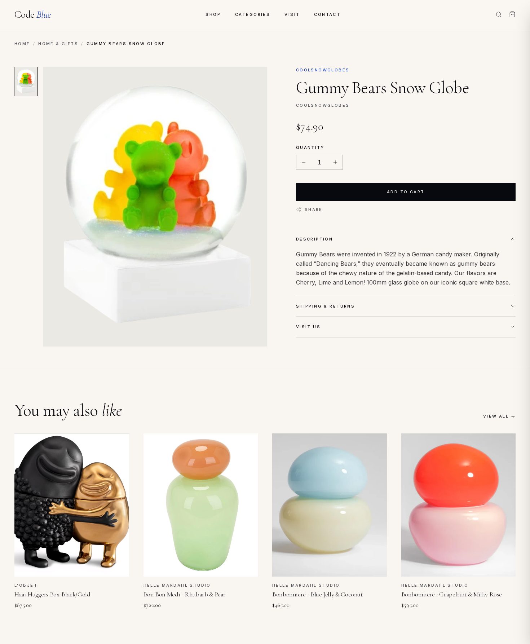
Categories (252, 14)
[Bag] (512, 14)
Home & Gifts (58, 43)
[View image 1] (25, 81)
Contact (327, 14)
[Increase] (335, 162)
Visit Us (308, 326)
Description (314, 239)
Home (22, 43)
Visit (292, 14)
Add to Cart (406, 191)
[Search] (498, 14)
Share (314, 209)
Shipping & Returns (325, 306)
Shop (213, 14)
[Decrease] (303, 162)
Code (32, 14)
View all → (499, 416)
